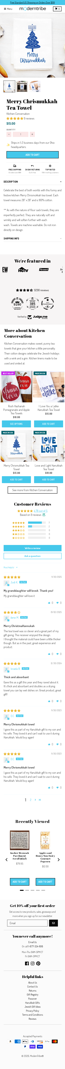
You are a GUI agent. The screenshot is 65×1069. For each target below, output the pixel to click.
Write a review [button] (32, 548)
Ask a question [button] (32, 556)
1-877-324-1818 (35, 946)
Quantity (10, 129)
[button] (32, 45)
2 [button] (30, 800)
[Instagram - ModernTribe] (32, 963)
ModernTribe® (37, 1056)
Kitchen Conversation (18, 113)
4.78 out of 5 (40, 511)
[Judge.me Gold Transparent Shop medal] (34, 303)
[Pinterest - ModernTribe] (38, 963)
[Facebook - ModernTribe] (27, 963)
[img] (12, 577)
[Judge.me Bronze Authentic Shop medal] (50, 303)
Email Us (32, 942)
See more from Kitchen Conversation (32, 490)
